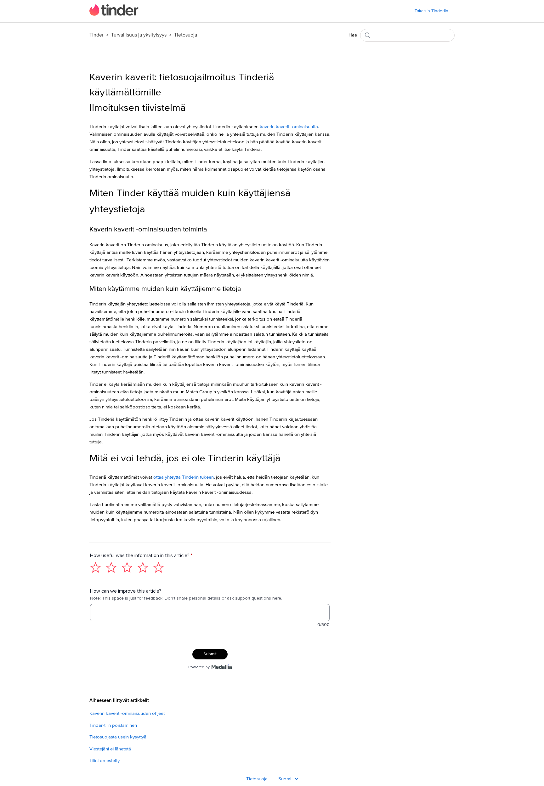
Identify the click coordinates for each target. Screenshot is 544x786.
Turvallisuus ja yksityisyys (139, 34)
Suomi (285, 779)
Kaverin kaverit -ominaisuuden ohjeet (127, 713)
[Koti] (114, 14)
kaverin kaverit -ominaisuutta (289, 126)
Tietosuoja (185, 34)
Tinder (96, 34)
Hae (352, 35)
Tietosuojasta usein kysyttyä (117, 737)
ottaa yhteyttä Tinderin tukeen (183, 477)
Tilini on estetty (104, 760)
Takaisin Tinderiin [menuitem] (431, 11)
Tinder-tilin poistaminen (113, 725)
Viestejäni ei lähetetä (110, 749)
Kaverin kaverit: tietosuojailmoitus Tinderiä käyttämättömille (181, 85)
